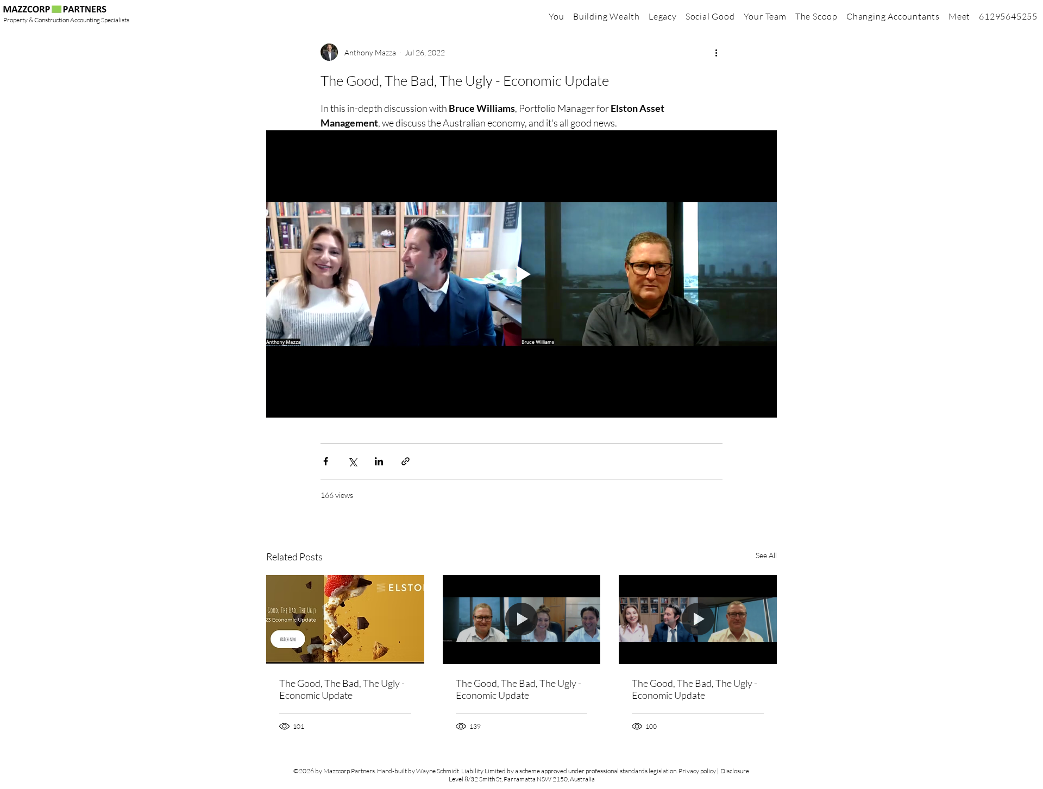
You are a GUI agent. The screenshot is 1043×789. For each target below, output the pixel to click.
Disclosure (734, 771)
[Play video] (521, 274)
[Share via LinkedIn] (379, 461)
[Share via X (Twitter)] (352, 461)
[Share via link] (405, 461)
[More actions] (715, 52)
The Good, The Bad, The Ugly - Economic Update (342, 689)
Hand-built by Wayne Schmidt (418, 771)
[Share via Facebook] (326, 461)
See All (766, 555)
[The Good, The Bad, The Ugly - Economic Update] (345, 619)
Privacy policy (697, 771)
